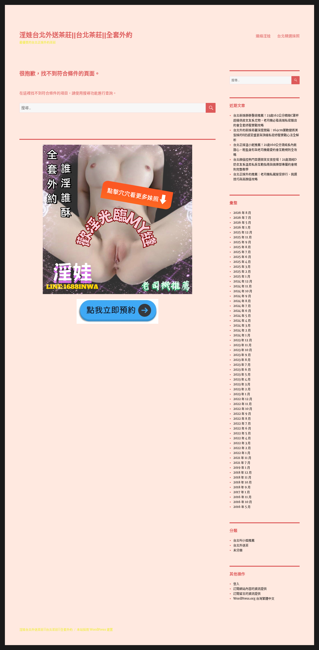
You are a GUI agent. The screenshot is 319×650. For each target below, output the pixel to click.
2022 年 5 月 (242, 433)
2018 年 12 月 (242, 472)
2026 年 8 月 (242, 213)
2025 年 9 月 (242, 242)
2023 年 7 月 (242, 365)
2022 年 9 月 (242, 414)
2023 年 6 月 (242, 370)
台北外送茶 (240, 545)
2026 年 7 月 (242, 218)
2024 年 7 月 (242, 306)
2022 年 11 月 (242, 404)
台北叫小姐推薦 (244, 540)
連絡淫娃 (263, 36)
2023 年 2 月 (242, 389)
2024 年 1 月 (241, 335)
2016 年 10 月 (242, 502)
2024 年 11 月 (242, 286)
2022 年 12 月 (242, 399)
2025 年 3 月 (242, 267)
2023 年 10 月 (242, 350)
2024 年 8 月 (242, 301)
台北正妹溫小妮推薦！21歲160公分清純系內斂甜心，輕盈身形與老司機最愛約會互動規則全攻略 (265, 150)
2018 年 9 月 (242, 487)
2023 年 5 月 (242, 374)
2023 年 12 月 (242, 340)
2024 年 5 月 (242, 316)
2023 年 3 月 (241, 384)
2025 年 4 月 (242, 262)
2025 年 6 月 (242, 257)
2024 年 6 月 (242, 311)
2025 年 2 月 (242, 272)
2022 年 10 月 (242, 409)
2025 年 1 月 (241, 276)
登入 (236, 584)
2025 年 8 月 (242, 247)
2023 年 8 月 (242, 360)
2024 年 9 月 (242, 296)
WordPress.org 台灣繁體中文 (253, 599)
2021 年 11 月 (242, 458)
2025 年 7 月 (242, 252)
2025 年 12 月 (242, 232)
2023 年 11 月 (242, 345)
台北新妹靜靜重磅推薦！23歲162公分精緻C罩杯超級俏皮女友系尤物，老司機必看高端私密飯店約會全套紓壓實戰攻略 (266, 120)
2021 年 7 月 (241, 463)
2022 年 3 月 (242, 443)
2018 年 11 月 (242, 477)
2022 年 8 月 (242, 419)
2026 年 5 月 (242, 223)
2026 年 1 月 (242, 227)
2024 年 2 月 (242, 330)
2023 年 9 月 (242, 355)
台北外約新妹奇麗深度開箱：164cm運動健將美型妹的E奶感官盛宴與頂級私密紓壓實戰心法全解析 (266, 135)
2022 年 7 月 (242, 423)
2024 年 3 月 (242, 325)
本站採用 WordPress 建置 (95, 630)
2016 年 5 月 (242, 507)
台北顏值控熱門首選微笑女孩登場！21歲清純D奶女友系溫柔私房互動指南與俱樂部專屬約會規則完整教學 (265, 164)
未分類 (237, 550)
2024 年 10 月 (242, 291)
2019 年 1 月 (241, 468)
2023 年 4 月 (242, 379)
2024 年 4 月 (242, 321)
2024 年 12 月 (242, 281)
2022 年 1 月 (241, 453)
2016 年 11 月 (242, 497)
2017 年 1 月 (241, 492)
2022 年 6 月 (242, 428)
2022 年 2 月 (242, 448)
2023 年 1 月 (241, 394)
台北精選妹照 (288, 36)
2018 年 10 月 (242, 482)
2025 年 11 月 (242, 237)
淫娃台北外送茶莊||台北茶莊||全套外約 (75, 35)
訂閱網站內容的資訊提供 (250, 589)
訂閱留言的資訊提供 (247, 594)
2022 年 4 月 (242, 438)
